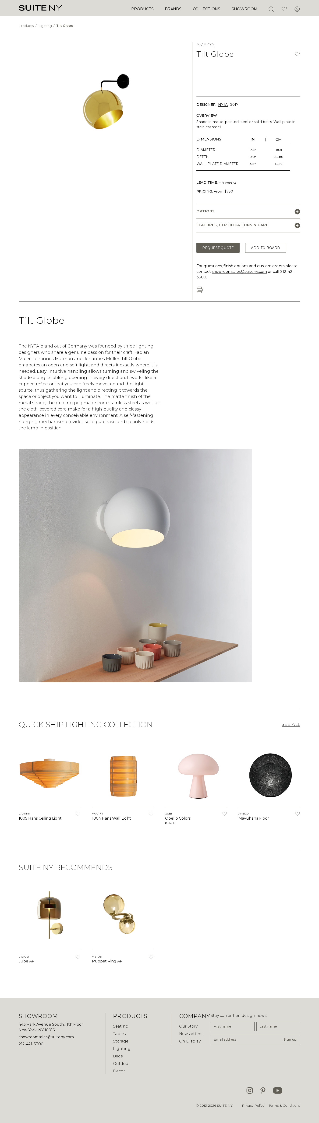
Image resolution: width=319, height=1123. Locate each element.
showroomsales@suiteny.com (239, 271)
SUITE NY (225, 1105)
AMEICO (205, 44)
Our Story (188, 1026)
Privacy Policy (253, 1105)
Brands (173, 9)
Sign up (290, 1039)
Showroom (244, 9)
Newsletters (190, 1034)
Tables (119, 1034)
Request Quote (218, 248)
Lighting (45, 26)
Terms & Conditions (284, 1105)
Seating (120, 1026)
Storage (120, 1041)
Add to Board (265, 248)
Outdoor (121, 1063)
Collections (206, 9)
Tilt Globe (64, 26)
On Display (190, 1041)
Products (142, 9)
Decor (119, 1071)
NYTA (223, 104)
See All (291, 724)
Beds (118, 1056)
